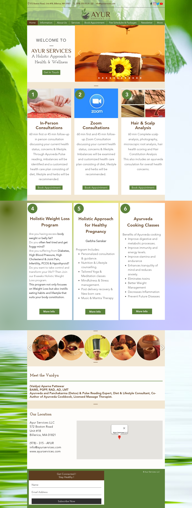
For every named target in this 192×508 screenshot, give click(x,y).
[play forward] (162, 347)
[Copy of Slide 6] (106, 78)
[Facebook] (151, 3)
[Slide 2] (114, 78)
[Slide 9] (129, 78)
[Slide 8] (117, 78)
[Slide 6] (102, 78)
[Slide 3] (110, 78)
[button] (45, 347)
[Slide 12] (136, 78)
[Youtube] (161, 3)
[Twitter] (158, 3)
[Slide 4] (99, 78)
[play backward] (29, 347)
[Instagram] (154, 3)
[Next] (160, 53)
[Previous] (79, 53)
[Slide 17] (140, 78)
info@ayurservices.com (105, 3)
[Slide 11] (133, 78)
